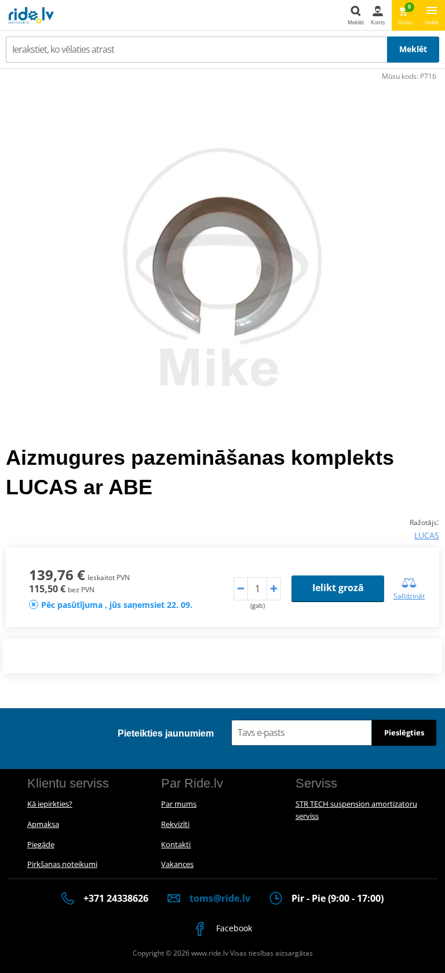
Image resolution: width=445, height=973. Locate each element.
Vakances (177, 864)
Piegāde (40, 844)
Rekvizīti (175, 824)
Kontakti (176, 844)
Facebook (233, 928)
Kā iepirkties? (49, 804)
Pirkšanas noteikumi (62, 864)
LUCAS (426, 535)
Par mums (178, 804)
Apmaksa (43, 824)
